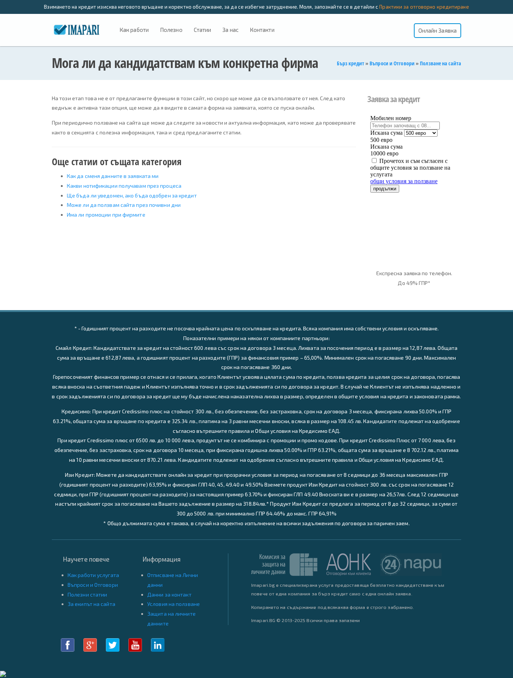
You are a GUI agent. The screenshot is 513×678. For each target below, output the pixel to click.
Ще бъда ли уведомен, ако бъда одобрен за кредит (132, 195)
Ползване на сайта (440, 63)
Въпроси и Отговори (392, 63)
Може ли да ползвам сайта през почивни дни (124, 205)
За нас (230, 29)
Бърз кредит (350, 63)
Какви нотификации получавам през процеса (124, 185)
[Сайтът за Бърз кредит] (83, 29)
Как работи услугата (93, 575)
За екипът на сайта (91, 604)
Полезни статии (87, 594)
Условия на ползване (173, 604)
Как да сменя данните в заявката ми (112, 176)
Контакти (262, 29)
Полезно (171, 29)
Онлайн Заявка (437, 30)
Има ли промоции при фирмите (106, 214)
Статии (202, 29)
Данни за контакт (169, 594)
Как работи (134, 29)
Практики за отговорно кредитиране (424, 7)
